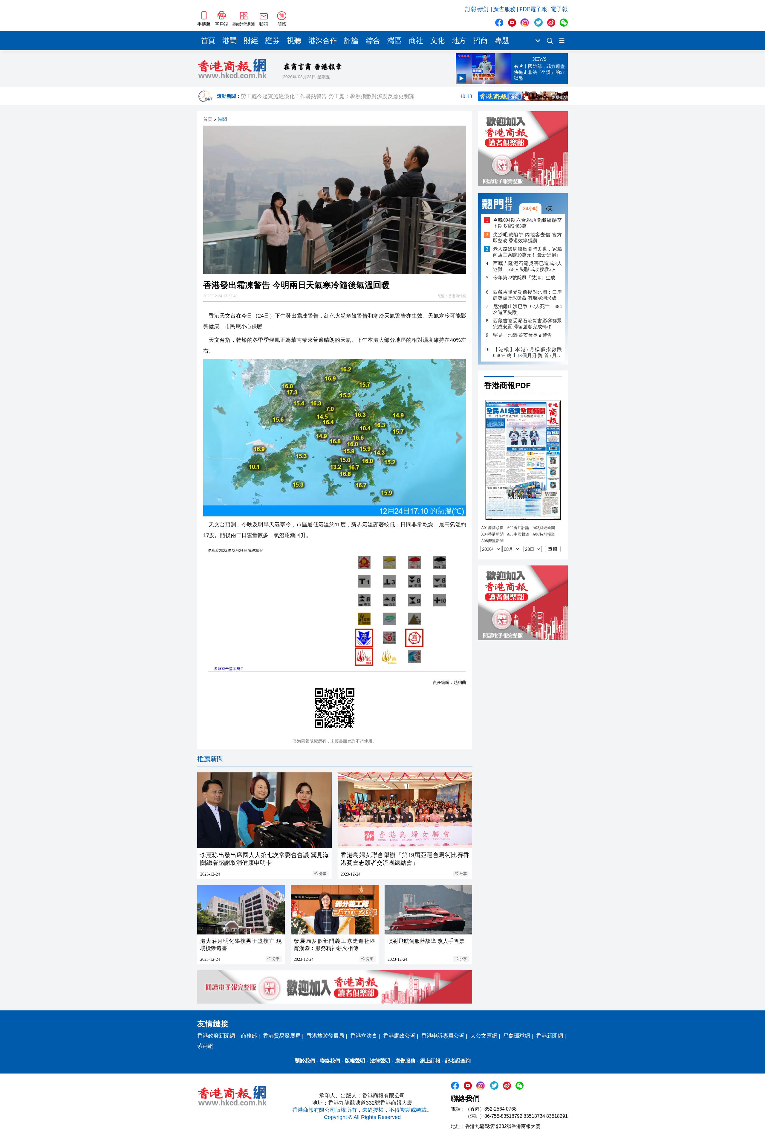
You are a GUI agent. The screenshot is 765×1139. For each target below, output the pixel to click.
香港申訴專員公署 (442, 1036)
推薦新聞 (210, 759)
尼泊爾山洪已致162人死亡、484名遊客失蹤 (527, 309)
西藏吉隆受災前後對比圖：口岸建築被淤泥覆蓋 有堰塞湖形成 (527, 295)
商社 (416, 41)
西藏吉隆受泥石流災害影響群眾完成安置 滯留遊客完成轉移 (527, 323)
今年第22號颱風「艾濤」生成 (524, 277)
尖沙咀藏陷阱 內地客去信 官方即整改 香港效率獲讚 (527, 237)
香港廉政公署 (399, 1036)
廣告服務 (504, 9)
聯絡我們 (330, 1061)
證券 (272, 41)
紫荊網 (205, 1046)
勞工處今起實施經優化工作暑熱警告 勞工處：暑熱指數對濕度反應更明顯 (356, 96)
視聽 (294, 41)
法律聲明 (380, 1061)
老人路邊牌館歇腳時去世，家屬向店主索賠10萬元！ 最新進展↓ (527, 251)
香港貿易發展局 (282, 1036)
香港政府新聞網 (216, 1036)
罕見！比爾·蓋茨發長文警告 (522, 335)
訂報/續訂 (477, 9)
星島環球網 (516, 1036)
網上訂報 (430, 1061)
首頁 (208, 41)
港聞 (229, 41)
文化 (437, 41)
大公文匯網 (483, 1036)
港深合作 (322, 41)
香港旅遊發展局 (325, 1036)
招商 (480, 41)
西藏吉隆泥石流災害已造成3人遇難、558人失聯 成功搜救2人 (527, 266)
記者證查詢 (458, 1061)
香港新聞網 (549, 1036)
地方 (459, 41)
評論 (351, 41)
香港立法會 (363, 1036)
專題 (502, 41)
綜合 (373, 41)
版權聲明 (355, 1061)
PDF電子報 (533, 9)
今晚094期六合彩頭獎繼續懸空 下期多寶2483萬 (527, 222)
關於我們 (305, 1061)
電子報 (559, 9)
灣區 (394, 41)
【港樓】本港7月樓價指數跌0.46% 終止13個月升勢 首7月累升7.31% (527, 353)
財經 (251, 41)
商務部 (249, 1036)
